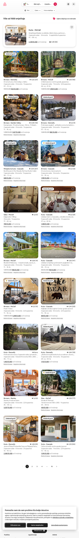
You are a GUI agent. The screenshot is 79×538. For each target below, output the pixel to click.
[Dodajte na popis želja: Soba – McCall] (35, 188)
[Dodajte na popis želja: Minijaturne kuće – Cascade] (35, 143)
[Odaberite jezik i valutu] (68, 4)
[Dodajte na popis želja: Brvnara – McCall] (72, 53)
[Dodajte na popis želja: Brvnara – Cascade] (72, 143)
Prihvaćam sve (15, 525)
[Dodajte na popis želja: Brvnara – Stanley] (35, 372)
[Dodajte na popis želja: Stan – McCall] (72, 372)
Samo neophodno (37, 525)
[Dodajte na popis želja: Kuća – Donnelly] (35, 326)
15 (52, 466)
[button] (33, 42)
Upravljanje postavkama (59, 525)
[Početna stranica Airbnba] (4, 4)
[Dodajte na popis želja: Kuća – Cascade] (72, 188)
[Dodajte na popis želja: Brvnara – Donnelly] (35, 53)
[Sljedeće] (56, 466)
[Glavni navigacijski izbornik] (74, 4)
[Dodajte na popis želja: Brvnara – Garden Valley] (35, 97)
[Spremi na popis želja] (72, 27)
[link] (22, 466)
